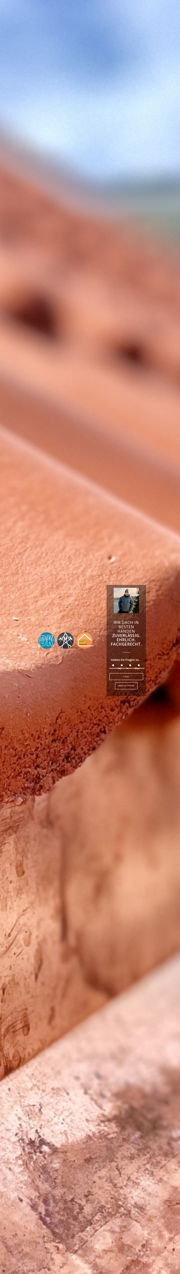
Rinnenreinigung (133, 668)
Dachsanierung (115, 668)
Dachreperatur (124, 668)
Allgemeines (140, 668)
